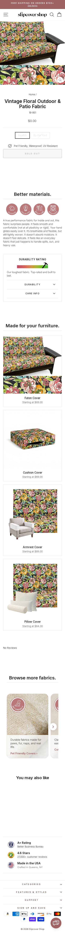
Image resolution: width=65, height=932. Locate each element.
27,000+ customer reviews (32, 856)
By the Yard (40, 135)
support (31, 900)
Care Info (32, 293)
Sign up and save (31, 908)
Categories (31, 884)
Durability (32, 284)
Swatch (22, 135)
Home (32, 94)
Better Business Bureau (30, 846)
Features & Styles (31, 892)
